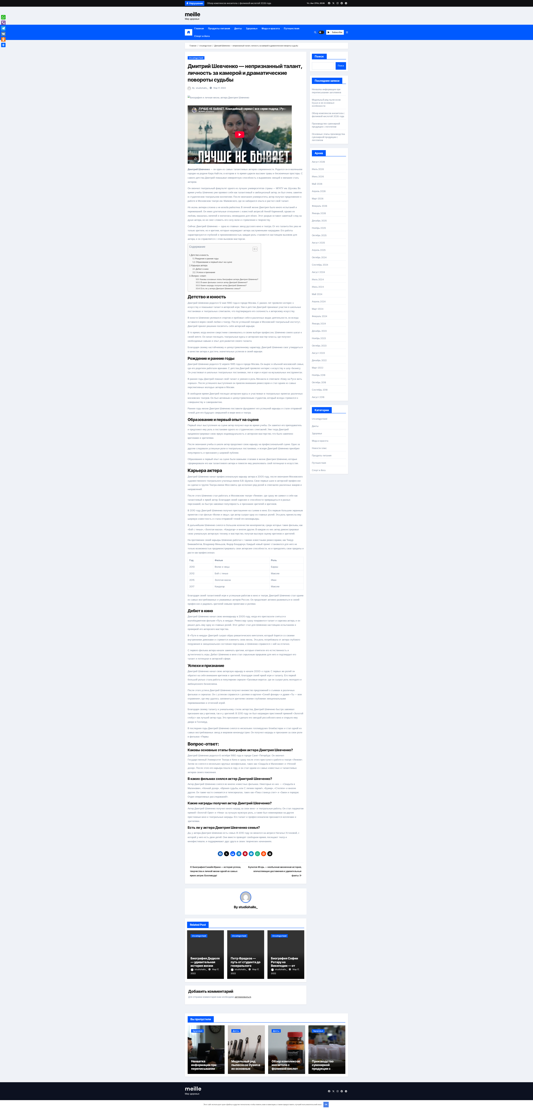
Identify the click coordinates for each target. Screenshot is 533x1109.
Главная (199, 28)
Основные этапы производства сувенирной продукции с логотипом (328, 137)
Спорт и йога (202, 36)
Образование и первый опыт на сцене (214, 262)
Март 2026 (317, 198)
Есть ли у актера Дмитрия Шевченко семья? (221, 288)
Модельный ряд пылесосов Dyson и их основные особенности (326, 102)
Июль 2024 (318, 279)
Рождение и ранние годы (207, 258)
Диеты (238, 28)
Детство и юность (200, 255)
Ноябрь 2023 (319, 338)
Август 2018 (318, 397)
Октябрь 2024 (319, 257)
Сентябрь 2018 (320, 389)
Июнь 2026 (318, 176)
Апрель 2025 (319, 250)
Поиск (319, 56)
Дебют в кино (202, 269)
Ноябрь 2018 (318, 375)
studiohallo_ (202, 88)
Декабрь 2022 (319, 360)
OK (326, 1104)
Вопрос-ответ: (198, 275)
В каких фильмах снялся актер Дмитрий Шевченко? (224, 282)
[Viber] (3, 23)
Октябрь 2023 (319, 345)
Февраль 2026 (319, 206)
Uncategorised (196, 58)
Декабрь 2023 (319, 331)
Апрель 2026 (319, 191)
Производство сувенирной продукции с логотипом (326, 125)
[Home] (188, 32)
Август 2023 (318, 353)
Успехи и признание (205, 272)
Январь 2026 (319, 213)
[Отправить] (3, 45)
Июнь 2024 (318, 286)
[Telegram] (3, 28)
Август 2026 (318, 161)
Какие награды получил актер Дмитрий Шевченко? (224, 285)
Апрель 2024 (319, 301)
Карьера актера (199, 265)
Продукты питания (219, 28)
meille (192, 14)
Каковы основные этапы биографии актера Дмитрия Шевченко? (229, 279)
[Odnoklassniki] (3, 39)
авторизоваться (243, 997)
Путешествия (291, 28)
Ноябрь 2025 (319, 228)
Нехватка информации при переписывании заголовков (326, 91)
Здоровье (251, 28)
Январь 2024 (319, 323)
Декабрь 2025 (319, 220)
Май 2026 (317, 183)
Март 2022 (317, 367)
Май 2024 (317, 294)
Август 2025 (318, 242)
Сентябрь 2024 (320, 264)
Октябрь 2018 (319, 382)
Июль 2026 (318, 169)
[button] (347, 32)
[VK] (3, 34)
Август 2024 (318, 272)
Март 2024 (317, 308)
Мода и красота (271, 28)
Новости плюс (319, 448)
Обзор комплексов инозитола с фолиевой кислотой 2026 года (328, 115)
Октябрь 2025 (319, 235)
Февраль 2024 (319, 316)
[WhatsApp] (3, 17)
